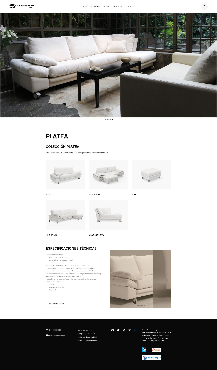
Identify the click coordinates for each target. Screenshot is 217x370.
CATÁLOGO (95, 6)
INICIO (85, 6)
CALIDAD (106, 6)
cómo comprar (84, 330)
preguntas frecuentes (87, 333)
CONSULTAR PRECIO (56, 304)
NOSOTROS (117, 6)
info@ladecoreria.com (57, 336)
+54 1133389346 (54, 330)
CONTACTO (130, 6)
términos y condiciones (87, 341)
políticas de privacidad (87, 337)
